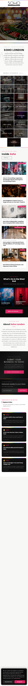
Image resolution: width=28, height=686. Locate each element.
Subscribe (23, 390)
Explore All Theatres (14, 311)
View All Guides (6, 409)
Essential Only (8, 681)
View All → (22, 73)
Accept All (19, 681)
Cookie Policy (16, 678)
